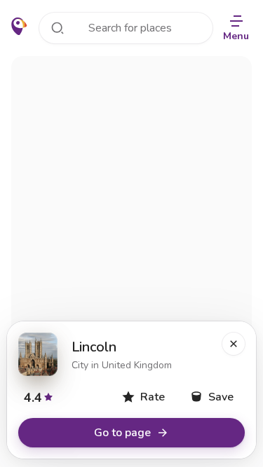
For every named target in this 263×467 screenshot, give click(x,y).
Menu (236, 36)
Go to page (122, 432)
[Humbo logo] (19, 26)
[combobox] (126, 28)
